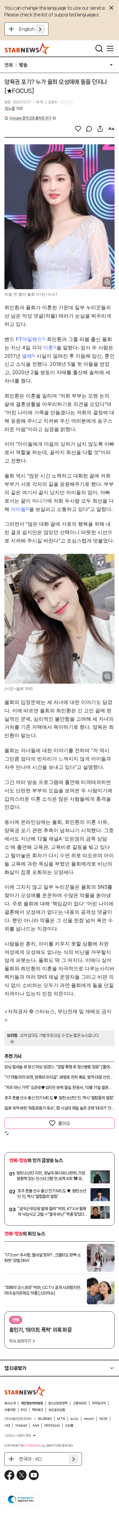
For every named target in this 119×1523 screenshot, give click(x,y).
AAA (35, 1425)
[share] (100, 128)
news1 (89, 1418)
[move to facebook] (9, 1475)
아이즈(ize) (52, 1425)
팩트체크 (37, 1410)
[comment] (89, 128)
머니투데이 (45, 1418)
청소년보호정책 (58, 1403)
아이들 (18, 509)
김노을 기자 (13, 108)
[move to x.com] (22, 1475)
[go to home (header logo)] (27, 48)
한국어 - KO (30, 1458)
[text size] (111, 128)
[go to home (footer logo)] (25, 1391)
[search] (99, 48)
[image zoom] (107, 282)
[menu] (110, 48)
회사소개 (9, 1403)
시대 (7, 1425)
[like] (78, 128)
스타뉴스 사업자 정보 (17, 1435)
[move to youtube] (34, 1475)
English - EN (32, 28)
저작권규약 (99, 1403)
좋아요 (64, 1123)
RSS (24, 1410)
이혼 (48, 347)
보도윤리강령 (56, 1410)
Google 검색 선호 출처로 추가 (30, 118)
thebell (21, 1425)
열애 (27, 356)
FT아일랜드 (29, 339)
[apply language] (40, 29)
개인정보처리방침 (32, 1403)
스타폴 (69, 1425)
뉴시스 (74, 1418)
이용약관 (9, 1410)
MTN (61, 1418)
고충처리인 (80, 1403)
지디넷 (103, 1418)
